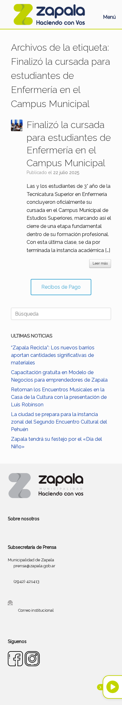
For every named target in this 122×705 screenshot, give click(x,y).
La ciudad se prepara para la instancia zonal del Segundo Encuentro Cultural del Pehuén (59, 421)
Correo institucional (36, 610)
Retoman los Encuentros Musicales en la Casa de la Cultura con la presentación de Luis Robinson (59, 397)
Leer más (100, 263)
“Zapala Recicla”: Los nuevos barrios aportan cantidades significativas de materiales (52, 355)
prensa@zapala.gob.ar (34, 565)
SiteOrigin (68, 692)
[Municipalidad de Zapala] (49, 14)
